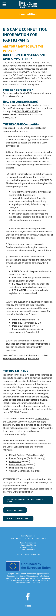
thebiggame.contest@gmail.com (21, 358)
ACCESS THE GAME (15, 510)
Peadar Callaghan (17, 458)
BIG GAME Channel (19, 412)
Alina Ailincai (15, 461)
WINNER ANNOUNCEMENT (18, 519)
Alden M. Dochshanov (19, 470)
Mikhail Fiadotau (17, 455)
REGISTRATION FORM (26, 111)
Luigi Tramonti (16, 467)
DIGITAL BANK (42, 418)
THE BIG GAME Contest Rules (29, 127)
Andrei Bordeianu (17, 464)
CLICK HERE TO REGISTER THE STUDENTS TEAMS (25, 500)
